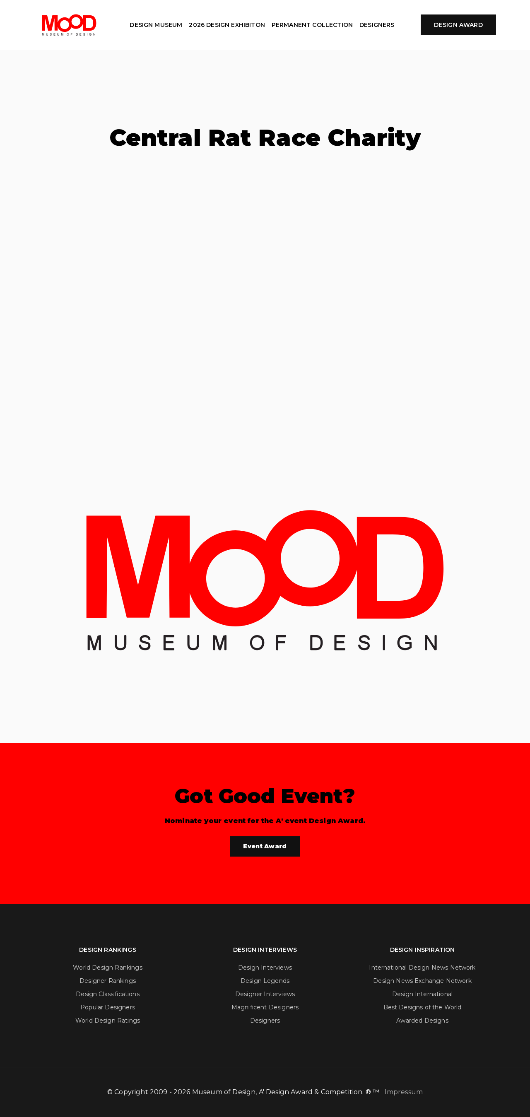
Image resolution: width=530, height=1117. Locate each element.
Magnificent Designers (265, 1007)
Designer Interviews (265, 994)
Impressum (404, 1092)
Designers (265, 1020)
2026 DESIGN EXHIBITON (227, 25)
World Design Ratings (107, 1020)
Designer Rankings (108, 981)
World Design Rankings (107, 967)
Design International (422, 994)
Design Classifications (108, 994)
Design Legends (265, 981)
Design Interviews (265, 967)
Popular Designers (107, 1007)
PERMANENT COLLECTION (312, 25)
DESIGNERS (376, 25)
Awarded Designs (422, 1020)
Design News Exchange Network (422, 981)
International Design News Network (422, 967)
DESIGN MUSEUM (156, 25)
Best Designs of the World (422, 1007)
